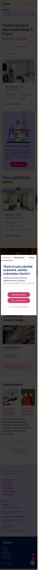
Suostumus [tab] (6, 257)
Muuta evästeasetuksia (20, 307)
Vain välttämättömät (18, 300)
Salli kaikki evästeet (19, 295)
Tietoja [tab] (31, 257)
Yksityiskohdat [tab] (19, 257)
